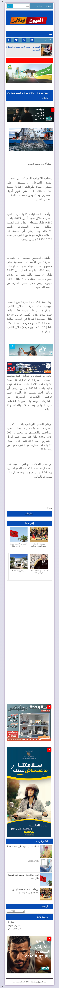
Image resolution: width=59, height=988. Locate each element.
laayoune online (18, 982)
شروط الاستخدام (14, 929)
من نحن (39, 6)
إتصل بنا (48, 6)
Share (49, 508)
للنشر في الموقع (14, 925)
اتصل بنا (11, 922)
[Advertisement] (29, 612)
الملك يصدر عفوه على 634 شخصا (23, 846)
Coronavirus (33, 861)
